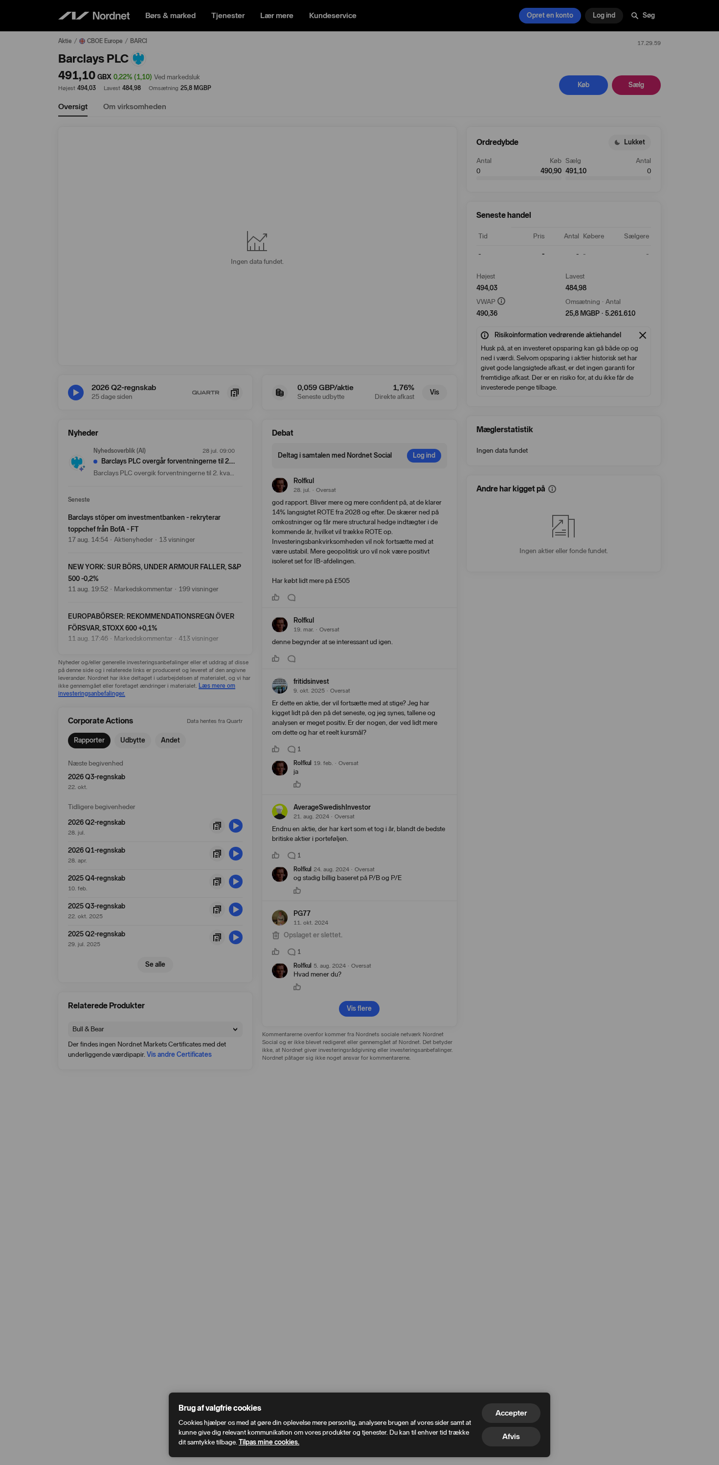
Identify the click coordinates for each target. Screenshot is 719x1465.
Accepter (511, 1413)
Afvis (511, 1436)
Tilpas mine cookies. (269, 1442)
